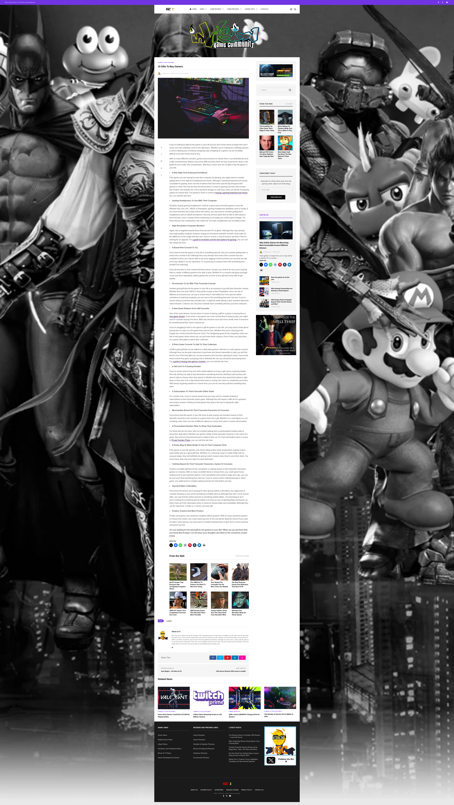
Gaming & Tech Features (166, 62)
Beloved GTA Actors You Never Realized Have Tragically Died (266, 154)
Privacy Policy (246, 790)
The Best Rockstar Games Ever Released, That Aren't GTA (240, 584)
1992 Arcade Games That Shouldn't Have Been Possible (197, 613)
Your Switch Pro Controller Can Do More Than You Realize (219, 584)
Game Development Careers (168, 758)
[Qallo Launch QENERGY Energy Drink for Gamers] (245, 698)
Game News (162, 735)
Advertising (219, 790)
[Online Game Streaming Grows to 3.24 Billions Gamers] (209, 698)
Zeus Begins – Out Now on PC (171, 671)
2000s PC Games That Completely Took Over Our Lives (177, 613)
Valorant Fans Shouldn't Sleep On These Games (239, 613)
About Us (194, 790)
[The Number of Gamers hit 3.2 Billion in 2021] (280, 698)
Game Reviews (215, 9)
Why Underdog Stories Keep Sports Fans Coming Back (244, 742)
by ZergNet (289, 104)
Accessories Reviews (201, 758)
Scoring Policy (206, 790)
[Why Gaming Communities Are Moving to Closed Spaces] (264, 291)
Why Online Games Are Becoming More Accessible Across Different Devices (274, 245)
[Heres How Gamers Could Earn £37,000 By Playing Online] (174, 698)
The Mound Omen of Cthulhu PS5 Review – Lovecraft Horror (244, 736)
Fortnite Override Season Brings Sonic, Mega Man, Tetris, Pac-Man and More (243, 748)
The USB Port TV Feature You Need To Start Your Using (198, 584)
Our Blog (264, 9)
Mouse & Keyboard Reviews (203, 749)
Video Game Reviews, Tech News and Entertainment (20, 2)
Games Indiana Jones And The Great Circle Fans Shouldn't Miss (219, 613)
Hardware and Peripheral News (169, 749)
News (202, 9)
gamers (169, 621)
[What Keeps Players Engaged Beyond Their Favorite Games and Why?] (264, 303)
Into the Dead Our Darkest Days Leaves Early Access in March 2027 (244, 754)
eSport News (162, 744)
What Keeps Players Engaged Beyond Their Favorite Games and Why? (281, 302)
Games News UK (234, 711)
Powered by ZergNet (242, 556)
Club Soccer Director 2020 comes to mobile (231, 671)
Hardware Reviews (200, 753)
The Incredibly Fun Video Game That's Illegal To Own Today (267, 128)
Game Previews (233, 9)
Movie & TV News (164, 753)
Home (194, 9)
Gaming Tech (250, 9)
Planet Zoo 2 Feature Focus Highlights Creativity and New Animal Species (243, 760)
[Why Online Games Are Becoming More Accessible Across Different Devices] (276, 230)
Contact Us (259, 790)
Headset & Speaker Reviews (204, 744)
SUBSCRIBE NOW (276, 197)
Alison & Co (165, 73)
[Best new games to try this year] (264, 280)
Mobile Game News (165, 740)
